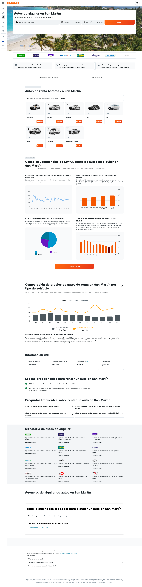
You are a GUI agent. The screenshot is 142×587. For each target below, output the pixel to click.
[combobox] (23, 17)
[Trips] (3, 36)
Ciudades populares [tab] (34, 516)
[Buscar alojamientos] (3, 13)
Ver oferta (40, 121)
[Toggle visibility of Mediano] (38, 254)
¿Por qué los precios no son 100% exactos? (41, 566)
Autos (39, 542)
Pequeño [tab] (63, 300)
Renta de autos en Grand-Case (38, 527)
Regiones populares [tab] (64, 516)
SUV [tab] (70, 300)
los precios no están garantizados (68, 553)
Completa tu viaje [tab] (49, 516)
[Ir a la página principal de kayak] (13, 3)
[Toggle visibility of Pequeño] (53, 252)
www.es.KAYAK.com (30, 542)
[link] (74, 266)
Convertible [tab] (84, 300)
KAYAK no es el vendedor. (35, 559)
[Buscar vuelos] (3, 9)
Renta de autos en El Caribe (50, 542)
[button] (3, 3)
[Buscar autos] (3, 17)
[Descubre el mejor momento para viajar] (3, 31)
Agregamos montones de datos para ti (40, 562)
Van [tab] (76, 300)
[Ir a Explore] (3, 23)
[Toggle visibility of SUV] (37, 252)
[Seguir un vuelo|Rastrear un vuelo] (3, 27)
